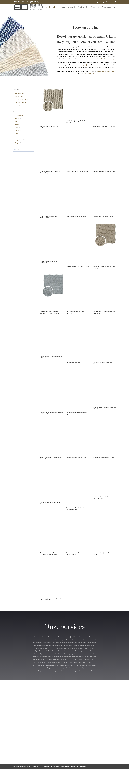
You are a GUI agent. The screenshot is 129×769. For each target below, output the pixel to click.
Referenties (65, 766)
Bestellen (53, 7)
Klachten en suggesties (78, 766)
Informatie (93, 7)
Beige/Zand (18, 140)
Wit (16, 121)
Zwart (17, 124)
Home (44, 7)
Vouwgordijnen (67, 7)
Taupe (17, 143)
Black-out (18, 105)
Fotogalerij (103, 2)
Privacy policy (55, 766)
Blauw (17, 118)
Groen (17, 130)
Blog (96, 2)
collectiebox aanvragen (108, 59)
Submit (99, 739)
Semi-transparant (20, 99)
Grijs (16, 127)
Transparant (19, 93)
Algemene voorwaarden (41, 766)
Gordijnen (81, 7)
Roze (16, 137)
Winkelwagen (107, 7)
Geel (16, 134)
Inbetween (18, 96)
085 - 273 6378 (19, 2)
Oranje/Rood (19, 115)
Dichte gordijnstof (20, 102)
